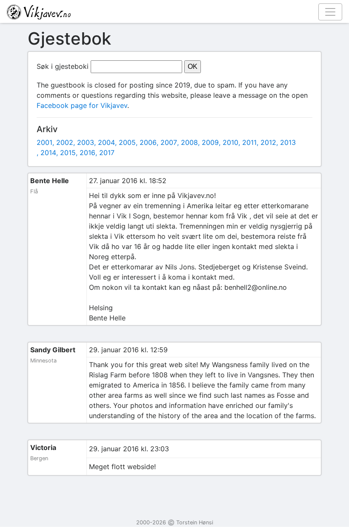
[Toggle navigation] (330, 11)
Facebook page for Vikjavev (82, 105)
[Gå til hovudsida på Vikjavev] (171, 11)
